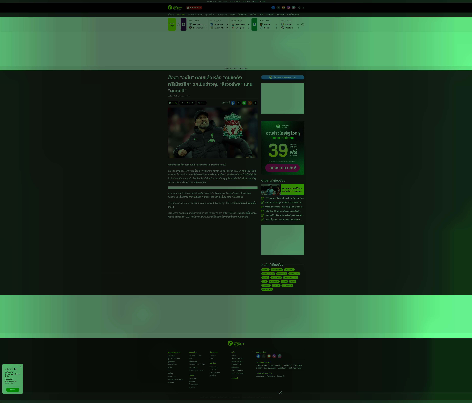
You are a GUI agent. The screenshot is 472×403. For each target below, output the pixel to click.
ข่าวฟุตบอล (276, 285)
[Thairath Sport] (175, 7)
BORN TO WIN (236, 364)
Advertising (271, 376)
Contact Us (280, 376)
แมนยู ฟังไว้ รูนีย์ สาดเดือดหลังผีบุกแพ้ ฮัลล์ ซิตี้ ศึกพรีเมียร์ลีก (283, 215)
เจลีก (169, 370)
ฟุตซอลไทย (193, 361)
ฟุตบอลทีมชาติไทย (195, 356)
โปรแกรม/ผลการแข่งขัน (175, 379)
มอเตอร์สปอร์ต (215, 373)
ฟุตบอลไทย (209, 14)
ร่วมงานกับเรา (260, 376)
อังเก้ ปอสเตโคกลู (287, 285)
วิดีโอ (261, 14)
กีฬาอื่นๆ (213, 375)
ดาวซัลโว (171, 382)
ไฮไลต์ (233, 356)
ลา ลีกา (170, 367)
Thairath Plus (246, 1)
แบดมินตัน (213, 370)
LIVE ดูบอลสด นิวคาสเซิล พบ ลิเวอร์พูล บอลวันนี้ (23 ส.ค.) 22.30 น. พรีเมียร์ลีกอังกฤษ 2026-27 (284, 198)
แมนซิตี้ (264, 281)
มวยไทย (213, 356)
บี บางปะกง (192, 378)
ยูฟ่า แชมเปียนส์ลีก (174, 359)
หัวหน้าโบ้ (192, 381)
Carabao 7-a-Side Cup (197, 364)
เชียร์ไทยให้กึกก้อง (237, 370)
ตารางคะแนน (172, 376)
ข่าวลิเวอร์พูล (266, 285)
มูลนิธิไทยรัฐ (282, 368)
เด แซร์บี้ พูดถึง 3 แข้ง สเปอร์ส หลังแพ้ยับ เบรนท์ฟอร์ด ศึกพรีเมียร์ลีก (282, 220)
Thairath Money (222, 1)
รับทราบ (12, 390)
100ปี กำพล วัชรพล (294, 368)
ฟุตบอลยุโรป (234, 68)
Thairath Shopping (234, 1)
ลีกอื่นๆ (170, 373)
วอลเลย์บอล (222, 14)
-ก (182, 102)
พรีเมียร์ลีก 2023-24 (268, 273)
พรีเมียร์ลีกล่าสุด (281, 273)
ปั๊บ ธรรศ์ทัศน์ (193, 384)
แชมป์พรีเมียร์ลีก (276, 277)
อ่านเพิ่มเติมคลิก (10, 380)
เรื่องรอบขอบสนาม (237, 361)
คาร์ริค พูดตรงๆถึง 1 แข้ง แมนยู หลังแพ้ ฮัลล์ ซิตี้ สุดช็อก (284, 207)
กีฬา (226, 68)
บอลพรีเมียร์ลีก (289, 269)
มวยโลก (212, 359)
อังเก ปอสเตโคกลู (267, 289)
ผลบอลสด (194, 7)
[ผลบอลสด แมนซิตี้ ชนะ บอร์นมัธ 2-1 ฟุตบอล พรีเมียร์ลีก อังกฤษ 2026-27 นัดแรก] (271, 189)
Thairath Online (211, 1)
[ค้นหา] (303, 8)
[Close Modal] (20, 366)
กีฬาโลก (253, 14)
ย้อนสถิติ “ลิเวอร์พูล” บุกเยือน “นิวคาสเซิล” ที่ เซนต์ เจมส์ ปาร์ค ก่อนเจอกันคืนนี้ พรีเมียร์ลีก (283, 202)
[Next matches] (302, 24)
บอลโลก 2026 (293, 14)
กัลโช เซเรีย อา (172, 364)
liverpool (292, 281)
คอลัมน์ (233, 14)
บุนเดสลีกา (171, 361)
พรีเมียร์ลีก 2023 (294, 273)
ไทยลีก (191, 359)
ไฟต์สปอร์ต (242, 14)
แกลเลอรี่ (270, 14)
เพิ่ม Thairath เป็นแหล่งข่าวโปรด (284, 77)
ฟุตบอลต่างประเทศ (195, 14)
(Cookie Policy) (9, 383)
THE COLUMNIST (237, 359)
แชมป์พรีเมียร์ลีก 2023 (290, 277)
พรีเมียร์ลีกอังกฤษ (277, 269)
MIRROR (262, 1)
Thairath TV (255, 1)
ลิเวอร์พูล (284, 281)
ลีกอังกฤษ (265, 277)
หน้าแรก (171, 14)
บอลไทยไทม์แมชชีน (237, 373)
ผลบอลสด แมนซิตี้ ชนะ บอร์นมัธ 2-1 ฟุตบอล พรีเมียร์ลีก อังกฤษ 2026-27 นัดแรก (292, 190)
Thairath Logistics (270, 368)
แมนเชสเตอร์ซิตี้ (274, 281)
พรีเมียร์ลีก (181, 14)
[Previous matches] (178, 24)
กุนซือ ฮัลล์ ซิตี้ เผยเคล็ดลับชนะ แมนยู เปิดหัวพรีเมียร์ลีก (282, 211)
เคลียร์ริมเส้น (235, 367)
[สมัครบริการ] (282, 148)
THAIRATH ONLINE (263, 362)
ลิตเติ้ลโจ (192, 387)
